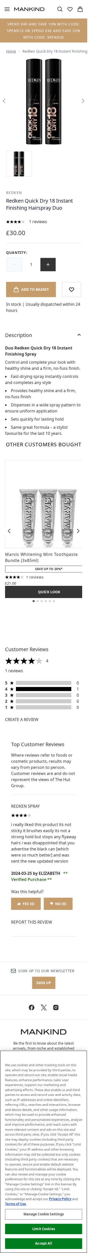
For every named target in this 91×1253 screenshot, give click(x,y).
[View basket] (80, 9)
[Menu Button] (5, 9)
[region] (43, 1151)
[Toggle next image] (83, 101)
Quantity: (16, 252)
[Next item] (78, 531)
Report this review (31, 922)
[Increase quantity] (48, 264)
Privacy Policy (60, 1199)
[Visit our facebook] (32, 1007)
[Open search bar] (60, 9)
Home (11, 51)
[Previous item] (9, 531)
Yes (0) (28, 903)
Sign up (43, 982)
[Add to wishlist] (71, 289)
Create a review (21, 719)
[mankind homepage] (29, 9)
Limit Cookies (43, 1229)
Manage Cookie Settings (44, 1214)
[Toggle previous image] (4, 101)
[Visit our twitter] (44, 1007)
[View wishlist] (70, 9)
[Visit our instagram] (56, 1007)
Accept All (43, 1243)
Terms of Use (15, 1204)
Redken (14, 192)
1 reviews (38, 221)
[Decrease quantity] (14, 264)
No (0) (60, 903)
